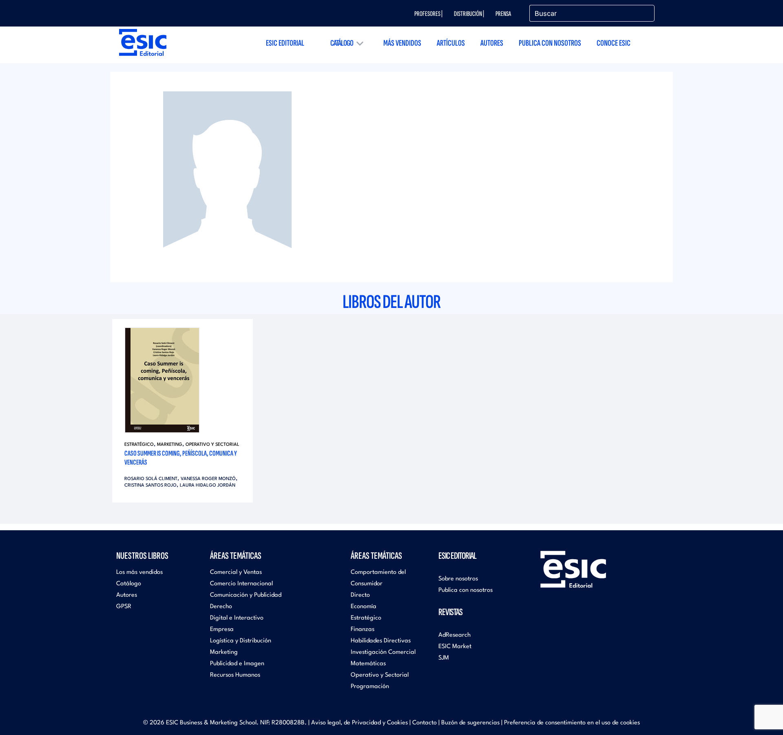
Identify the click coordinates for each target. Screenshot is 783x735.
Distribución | (469, 14)
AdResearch (454, 635)
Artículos (451, 43)
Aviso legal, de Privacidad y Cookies (359, 723)
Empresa (222, 630)
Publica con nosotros (550, 43)
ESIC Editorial (285, 43)
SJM (443, 658)
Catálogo (341, 43)
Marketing (169, 445)
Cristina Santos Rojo (150, 485)
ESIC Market (454, 647)
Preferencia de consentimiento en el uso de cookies (572, 723)
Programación (370, 687)
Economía (363, 607)
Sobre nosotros (458, 579)
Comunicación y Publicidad (245, 595)
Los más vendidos (139, 572)
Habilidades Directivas (381, 641)
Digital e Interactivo (236, 618)
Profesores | (428, 14)
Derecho (221, 607)
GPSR (123, 607)
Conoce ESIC (613, 43)
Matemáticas (368, 664)
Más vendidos (402, 43)
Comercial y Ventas (236, 572)
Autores (491, 43)
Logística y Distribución (240, 641)
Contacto (424, 723)
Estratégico (139, 445)
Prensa (503, 14)
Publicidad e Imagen (237, 664)
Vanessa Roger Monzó (208, 479)
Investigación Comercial (383, 652)
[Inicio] (142, 42)
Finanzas (362, 630)
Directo (360, 595)
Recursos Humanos (235, 675)
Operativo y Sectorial (212, 445)
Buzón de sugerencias (470, 723)
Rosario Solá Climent (150, 479)
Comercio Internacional (241, 584)
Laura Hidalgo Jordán (207, 485)
